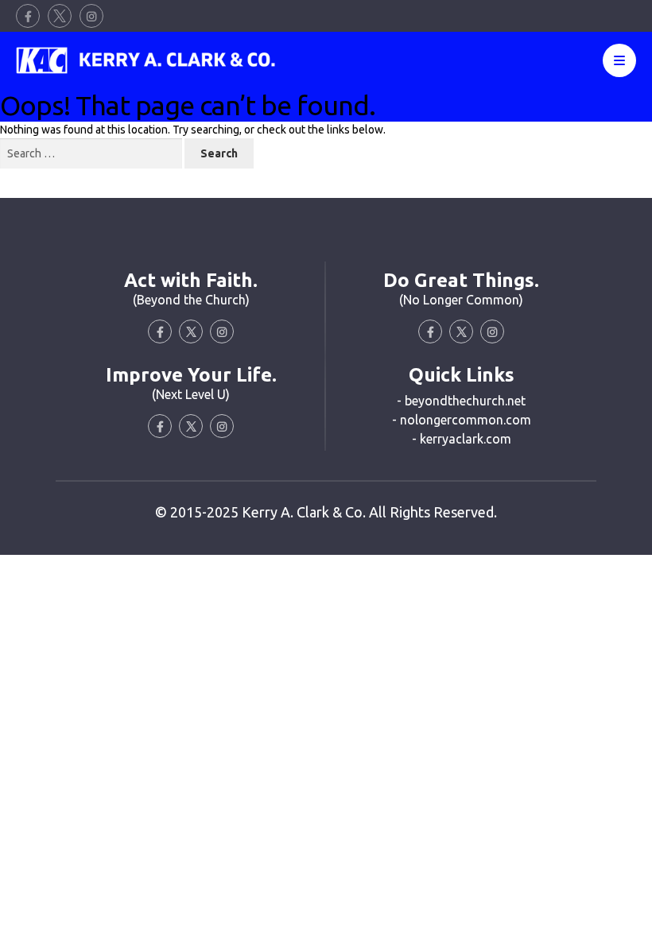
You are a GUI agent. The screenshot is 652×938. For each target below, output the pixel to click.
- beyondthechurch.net (461, 400)
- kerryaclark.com (461, 439)
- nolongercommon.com (461, 420)
